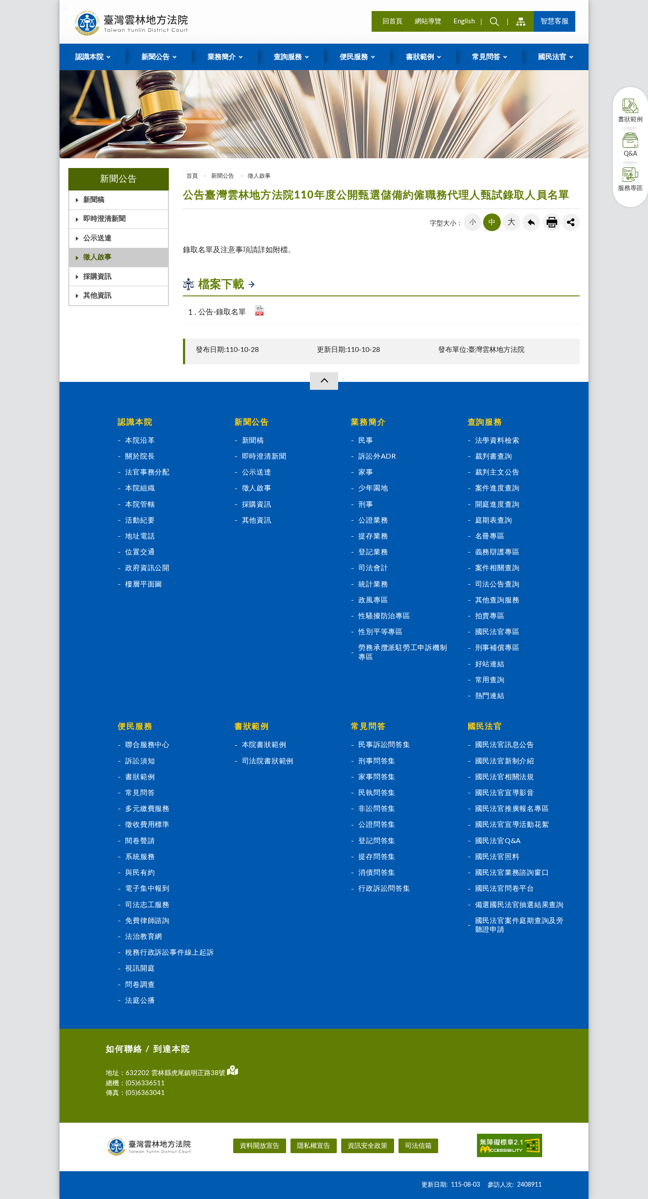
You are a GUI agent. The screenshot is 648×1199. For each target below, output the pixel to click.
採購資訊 (97, 276)
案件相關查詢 (497, 567)
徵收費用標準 (147, 824)
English (464, 21)
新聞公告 (222, 176)
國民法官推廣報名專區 (512, 808)
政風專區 (373, 600)
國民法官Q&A (498, 840)
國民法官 (485, 727)
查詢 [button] (494, 21)
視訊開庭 (140, 968)
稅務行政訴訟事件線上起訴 (169, 952)
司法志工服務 (147, 904)
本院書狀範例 (264, 744)
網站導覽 (428, 21)
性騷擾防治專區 (384, 616)
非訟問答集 (376, 808)
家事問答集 (376, 777)
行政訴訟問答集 (384, 888)
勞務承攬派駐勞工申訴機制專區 (402, 652)
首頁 (191, 176)
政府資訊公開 (147, 567)
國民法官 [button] (552, 56)
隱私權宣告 (313, 1146)
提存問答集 (376, 856)
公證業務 (373, 520)
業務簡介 (368, 422)
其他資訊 (97, 295)
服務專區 (630, 188)
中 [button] (491, 222)
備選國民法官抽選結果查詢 (519, 904)
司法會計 (373, 567)
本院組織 (140, 488)
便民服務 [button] (354, 56)
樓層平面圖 (143, 584)
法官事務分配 (147, 472)
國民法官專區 (497, 631)
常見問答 (140, 792)
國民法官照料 (497, 856)
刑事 (365, 504)
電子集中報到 (147, 888)
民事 (365, 440)
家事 (365, 472)
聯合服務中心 (147, 744)
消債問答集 (376, 872)
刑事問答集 (376, 761)
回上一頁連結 (531, 222)
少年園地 (373, 488)
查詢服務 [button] (288, 56)
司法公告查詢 (497, 584)
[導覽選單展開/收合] (324, 381)
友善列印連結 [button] (552, 222)
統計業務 (373, 584)
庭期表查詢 (493, 520)
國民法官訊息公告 (504, 744)
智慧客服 (554, 21)
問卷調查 (140, 984)
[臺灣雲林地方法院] (133, 23)
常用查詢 (490, 680)
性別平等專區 (380, 631)
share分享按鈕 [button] (571, 222)
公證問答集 (376, 824)
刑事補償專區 (497, 647)
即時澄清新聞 (104, 218)
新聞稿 (93, 199)
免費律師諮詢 (147, 920)
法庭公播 (140, 1000)
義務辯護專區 (497, 552)
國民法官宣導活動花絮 (512, 824)
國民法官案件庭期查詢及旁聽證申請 (519, 925)
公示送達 (97, 238)
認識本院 (135, 422)
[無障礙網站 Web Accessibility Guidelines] (509, 1147)
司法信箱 (418, 1146)
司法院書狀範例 (268, 761)
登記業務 (373, 552)
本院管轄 (140, 504)
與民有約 (140, 872)
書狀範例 (630, 119)
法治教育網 (143, 936)
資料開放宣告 (259, 1146)
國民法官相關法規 (504, 777)
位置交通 (140, 552)
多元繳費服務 (147, 808)
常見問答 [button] (486, 56)
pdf (259, 310)
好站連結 (490, 664)
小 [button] (472, 222)
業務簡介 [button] (222, 56)
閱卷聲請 (140, 840)
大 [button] (511, 222)
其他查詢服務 (497, 600)
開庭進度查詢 (497, 504)
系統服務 (140, 856)
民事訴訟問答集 (384, 744)
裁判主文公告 (497, 472)
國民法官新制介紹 (504, 761)
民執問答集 (376, 792)
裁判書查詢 (493, 456)
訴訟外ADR (377, 456)
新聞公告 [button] (156, 56)
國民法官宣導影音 (504, 792)
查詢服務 (485, 422)
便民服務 (135, 727)
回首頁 (392, 21)
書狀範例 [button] (420, 56)
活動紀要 (140, 520)
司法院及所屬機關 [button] (520, 21)
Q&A (630, 154)
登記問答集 (376, 840)
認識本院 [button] (89, 56)
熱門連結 (490, 695)
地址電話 (140, 536)
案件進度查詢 (497, 488)
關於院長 (140, 456)
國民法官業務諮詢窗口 (512, 872)
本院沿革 (140, 440)
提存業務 (373, 536)
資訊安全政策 (367, 1146)
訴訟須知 (140, 761)
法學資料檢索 (497, 440)
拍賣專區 (490, 616)
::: (64, 7)
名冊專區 (490, 536)
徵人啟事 (97, 257)
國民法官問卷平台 (504, 888)
